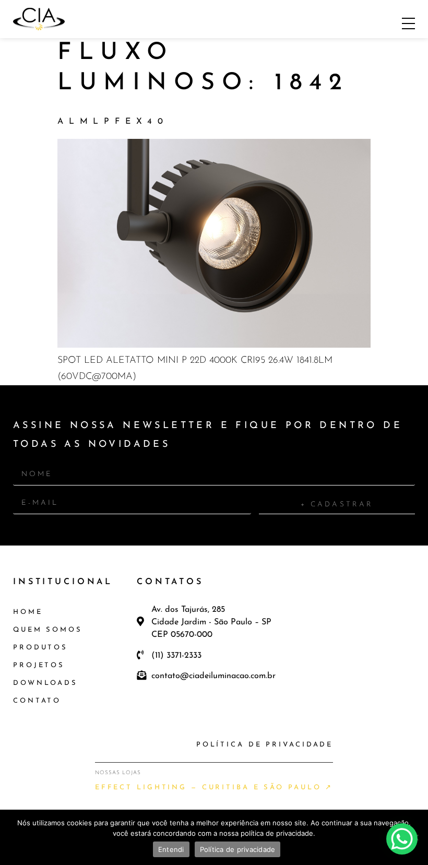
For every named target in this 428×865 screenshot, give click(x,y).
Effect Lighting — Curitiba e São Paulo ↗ (214, 787)
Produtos (40, 647)
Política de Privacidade (264, 744)
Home (28, 612)
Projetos (39, 665)
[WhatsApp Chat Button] (402, 839)
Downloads (45, 683)
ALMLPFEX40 (113, 121)
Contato (37, 700)
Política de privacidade (238, 849)
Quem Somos (47, 629)
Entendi (171, 849)
